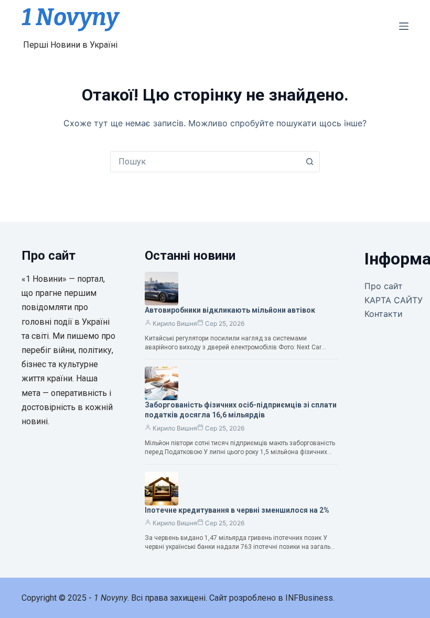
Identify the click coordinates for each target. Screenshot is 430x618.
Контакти (383, 313)
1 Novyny (70, 17)
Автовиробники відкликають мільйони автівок (230, 310)
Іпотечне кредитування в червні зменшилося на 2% (237, 510)
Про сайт (383, 286)
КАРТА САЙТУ (393, 300)
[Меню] (403, 26)
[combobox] (205, 161)
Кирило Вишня (175, 323)
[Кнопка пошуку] (309, 162)
